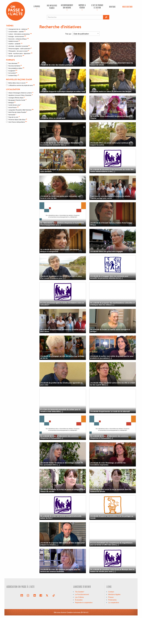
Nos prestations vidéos (16, 68)
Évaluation (79, 600)
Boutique (112, 6)
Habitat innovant (14, 41)
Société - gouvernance (16, 56)
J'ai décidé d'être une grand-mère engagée (106, 251)
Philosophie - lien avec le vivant (18, 51)
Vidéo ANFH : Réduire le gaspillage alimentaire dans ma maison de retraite (111, 64)
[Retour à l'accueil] (15, 11)
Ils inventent (12, 73)
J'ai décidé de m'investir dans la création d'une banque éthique (111, 224)
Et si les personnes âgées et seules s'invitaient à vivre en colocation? (62, 304)
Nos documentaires (15, 66)
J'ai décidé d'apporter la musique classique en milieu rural (62, 91)
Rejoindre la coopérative (83, 602)
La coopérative (113, 602)
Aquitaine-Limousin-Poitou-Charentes (20, 95)
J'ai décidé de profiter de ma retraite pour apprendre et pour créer (61, 384)
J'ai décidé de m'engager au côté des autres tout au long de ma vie (62, 357)
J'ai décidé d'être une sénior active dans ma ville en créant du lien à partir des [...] (112, 384)
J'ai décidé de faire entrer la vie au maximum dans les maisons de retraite (110, 490)
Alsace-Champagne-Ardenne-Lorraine (20, 93)
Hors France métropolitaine (17, 122)
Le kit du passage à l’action (97, 6)
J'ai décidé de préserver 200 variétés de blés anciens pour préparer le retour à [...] (62, 544)
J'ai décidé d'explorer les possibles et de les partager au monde (111, 517)
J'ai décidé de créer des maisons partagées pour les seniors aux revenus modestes (60, 570)
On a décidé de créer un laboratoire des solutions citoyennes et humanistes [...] (59, 437)
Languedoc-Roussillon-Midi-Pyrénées (20, 110)
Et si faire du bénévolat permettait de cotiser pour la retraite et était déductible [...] (60, 410)
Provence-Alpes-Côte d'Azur (17, 119)
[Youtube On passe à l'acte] (22, 595)
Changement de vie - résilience (18, 29)
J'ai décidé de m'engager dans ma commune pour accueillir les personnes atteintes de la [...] (109, 277)
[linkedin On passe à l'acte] (34, 595)
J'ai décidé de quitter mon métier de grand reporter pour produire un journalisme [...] (112, 357)
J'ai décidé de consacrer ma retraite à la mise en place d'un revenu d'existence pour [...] (61, 277)
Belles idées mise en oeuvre (18, 83)
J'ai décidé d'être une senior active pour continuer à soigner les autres (110, 144)
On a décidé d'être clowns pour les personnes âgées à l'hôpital (111, 117)
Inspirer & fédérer (82, 6)
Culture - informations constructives (20, 34)
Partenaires (112, 600)
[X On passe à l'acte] (47, 595)
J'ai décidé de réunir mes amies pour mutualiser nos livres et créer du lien (60, 197)
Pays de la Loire (14, 117)
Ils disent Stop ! (13, 75)
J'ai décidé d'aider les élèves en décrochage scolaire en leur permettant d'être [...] (61, 464)
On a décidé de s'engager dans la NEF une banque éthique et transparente (59, 250)
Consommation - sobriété (17, 31)
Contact (111, 591)
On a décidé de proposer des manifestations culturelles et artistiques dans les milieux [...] (112, 304)
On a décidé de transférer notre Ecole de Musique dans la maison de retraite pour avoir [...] (112, 570)
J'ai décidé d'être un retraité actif (52, 118)
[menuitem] (36, 7)
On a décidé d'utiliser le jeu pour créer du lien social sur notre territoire (61, 170)
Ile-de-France (13, 107)
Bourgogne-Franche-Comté (17, 100)
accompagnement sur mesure (67, 6)
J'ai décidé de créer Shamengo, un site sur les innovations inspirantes (108, 464)
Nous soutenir (127, 6)
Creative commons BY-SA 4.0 (77, 612)
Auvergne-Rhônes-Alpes (16, 97)
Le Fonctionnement (82, 594)
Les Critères (79, 597)
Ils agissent (12, 70)
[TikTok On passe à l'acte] (54, 595)
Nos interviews (13, 63)
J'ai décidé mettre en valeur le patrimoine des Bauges (110, 91)
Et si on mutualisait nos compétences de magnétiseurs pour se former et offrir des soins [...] (111, 544)
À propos (37, 6)
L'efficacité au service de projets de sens (21, 85)
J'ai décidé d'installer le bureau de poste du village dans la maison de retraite (62, 490)
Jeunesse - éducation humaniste (19, 46)
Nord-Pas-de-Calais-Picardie (17, 112)
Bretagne (11, 102)
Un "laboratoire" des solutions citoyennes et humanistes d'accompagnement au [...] (62, 224)
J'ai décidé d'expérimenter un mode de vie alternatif (110, 411)
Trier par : (69, 34)
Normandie (12, 114)
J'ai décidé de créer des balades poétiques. (56, 65)
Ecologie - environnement (17, 36)
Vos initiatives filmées (52, 6)
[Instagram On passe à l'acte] (28, 595)
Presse (110, 597)
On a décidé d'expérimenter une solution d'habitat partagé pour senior (62, 330)
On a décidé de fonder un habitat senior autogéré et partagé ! (110, 330)
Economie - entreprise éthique (18, 39)
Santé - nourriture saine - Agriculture (20, 53)
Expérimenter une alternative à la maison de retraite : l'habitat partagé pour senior (110, 197)
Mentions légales (114, 594)
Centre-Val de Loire (14, 105)
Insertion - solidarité (15, 44)
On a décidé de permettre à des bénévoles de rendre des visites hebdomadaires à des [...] (112, 170)
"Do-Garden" (79, 591)
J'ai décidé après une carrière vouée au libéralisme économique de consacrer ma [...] (59, 144)
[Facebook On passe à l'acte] (41, 595)
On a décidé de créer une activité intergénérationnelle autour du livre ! (60, 517)
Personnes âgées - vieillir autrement (20, 48)
